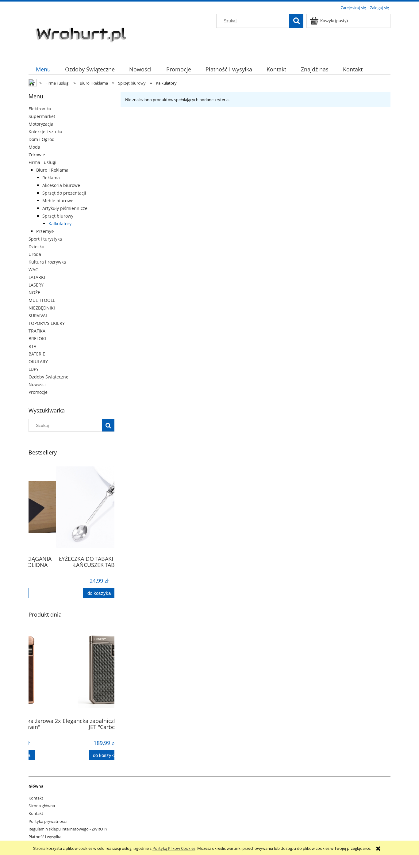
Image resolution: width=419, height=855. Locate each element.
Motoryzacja (41, 124)
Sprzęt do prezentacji (64, 193)
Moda (34, 147)
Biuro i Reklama (52, 170)
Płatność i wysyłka (45, 836)
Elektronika (40, 109)
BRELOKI (37, 338)
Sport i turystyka (45, 239)
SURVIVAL (38, 315)
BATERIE (37, 354)
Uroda (35, 254)
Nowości (37, 384)
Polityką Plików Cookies (173, 848)
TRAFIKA (37, 331)
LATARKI (37, 277)
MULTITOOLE (42, 300)
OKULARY (38, 361)
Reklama (51, 177)
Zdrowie (37, 155)
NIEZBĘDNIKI (42, 308)
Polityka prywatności (48, 821)
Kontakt (36, 798)
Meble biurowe (57, 200)
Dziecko (36, 246)
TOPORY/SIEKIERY (47, 323)
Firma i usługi (42, 162)
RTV (32, 346)
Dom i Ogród (42, 139)
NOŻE (34, 292)
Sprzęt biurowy (57, 216)
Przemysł (45, 231)
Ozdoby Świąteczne (48, 377)
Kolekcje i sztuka (45, 132)
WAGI (34, 269)
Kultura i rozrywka (47, 262)
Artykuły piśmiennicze (64, 208)
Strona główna (42, 805)
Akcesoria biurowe (61, 185)
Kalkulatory (59, 223)
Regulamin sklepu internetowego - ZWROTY (68, 829)
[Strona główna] (82, 34)
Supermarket (42, 116)
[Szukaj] (296, 21)
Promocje (38, 392)
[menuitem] (43, 69)
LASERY (36, 285)
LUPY (34, 369)
